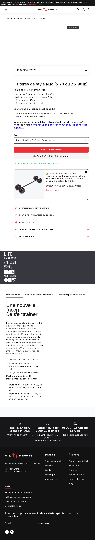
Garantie (73, 470)
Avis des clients (76, 475)
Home (8, 18)
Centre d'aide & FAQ (78, 461)
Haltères (49, 466)
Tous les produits (53, 461)
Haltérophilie (51, 475)
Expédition (74, 466)
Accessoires (51, 479)
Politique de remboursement (18, 493)
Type (16, 135)
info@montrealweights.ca (15, 471)
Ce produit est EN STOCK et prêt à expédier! (37, 163)
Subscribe (43, 523)
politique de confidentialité (18, 497)
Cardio (48, 470)
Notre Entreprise (77, 479)
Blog (71, 484)
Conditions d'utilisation (16, 502)
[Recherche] (78, 9)
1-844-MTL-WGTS (12, 469)
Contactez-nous (13, 506)
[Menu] (6, 9)
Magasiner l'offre (37, 4)
